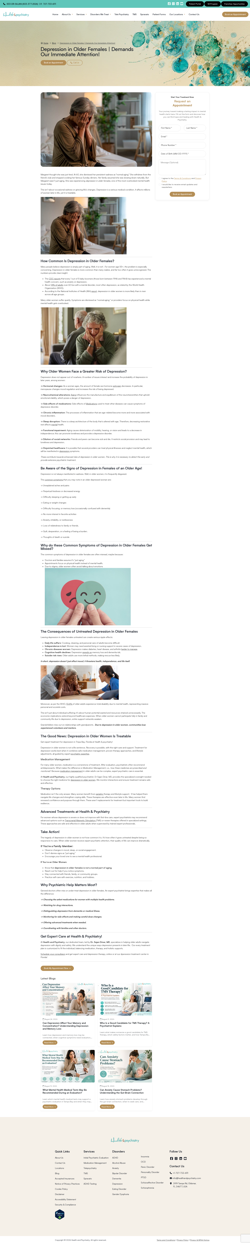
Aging (73, 395)
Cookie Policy (61, 1189)
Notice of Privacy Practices (67, 1183)
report (94, 291)
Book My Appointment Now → (57, 968)
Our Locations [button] (176, 14)
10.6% (69, 704)
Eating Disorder (119, 1189)
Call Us (76, 62)
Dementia (116, 1178)
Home (55, 14)
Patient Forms (159, 14)
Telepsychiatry (90, 1168)
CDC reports (55, 278)
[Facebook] (172, 1158)
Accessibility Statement (65, 1199)
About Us (59, 1157)
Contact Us (194, 14)
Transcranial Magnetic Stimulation (80, 820)
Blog (54, 43)
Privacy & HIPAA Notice (199, 1240)
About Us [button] (66, 14)
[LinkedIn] (181, 1158)
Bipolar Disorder (119, 1173)
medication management (71, 771)
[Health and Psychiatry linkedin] (177, 3)
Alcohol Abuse (119, 1163)
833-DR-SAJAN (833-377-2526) (22, 4)
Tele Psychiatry (121, 14)
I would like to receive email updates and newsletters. (179, 185)
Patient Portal (195, 4)
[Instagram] (176, 1158)
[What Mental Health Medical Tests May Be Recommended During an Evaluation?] (68, 1066)
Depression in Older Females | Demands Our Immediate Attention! (87, 43)
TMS (134, 14)
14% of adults (57, 285)
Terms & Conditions (182, 178)
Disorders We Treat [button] (99, 14)
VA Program (213, 4)
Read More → (50, 1042)
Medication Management (95, 1163)
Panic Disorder (147, 1167)
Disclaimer (59, 1194)
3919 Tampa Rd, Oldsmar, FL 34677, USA (184, 1185)
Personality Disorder (150, 1172)
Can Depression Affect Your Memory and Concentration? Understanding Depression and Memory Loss (65, 1026)
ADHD (115, 1157)
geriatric (100, 794)
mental (54, 424)
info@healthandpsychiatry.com (187, 1178)
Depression (117, 1183)
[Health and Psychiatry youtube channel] (182, 3)
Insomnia (145, 1156)
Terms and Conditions (166, 1240)
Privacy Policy (182, 1240)
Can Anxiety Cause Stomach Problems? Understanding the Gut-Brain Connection (122, 1091)
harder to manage (129, 649)
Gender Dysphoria (120, 1194)
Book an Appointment (235, 14)
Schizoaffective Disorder (152, 1182)
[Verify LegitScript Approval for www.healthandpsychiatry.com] (59, 1214)
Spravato (144, 14)
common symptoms (54, 479)
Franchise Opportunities (234, 4)
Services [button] (80, 14)
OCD (143, 1161)
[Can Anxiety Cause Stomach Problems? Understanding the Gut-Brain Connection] (125, 1066)
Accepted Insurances (64, 1178)
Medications (91, 403)
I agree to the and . (181, 179)
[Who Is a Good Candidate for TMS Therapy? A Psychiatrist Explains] (125, 999)
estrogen (117, 386)
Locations (59, 1168)
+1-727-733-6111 (180, 1173)
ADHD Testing (90, 1183)
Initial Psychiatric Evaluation (96, 1157)
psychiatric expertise (80, 754)
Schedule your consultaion (53, 954)
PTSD (143, 1177)
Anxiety (115, 1168)
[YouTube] (185, 1158)
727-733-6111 (49, 4)
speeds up (87, 652)
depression (64, 451)
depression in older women (83, 780)
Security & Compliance (65, 1204)
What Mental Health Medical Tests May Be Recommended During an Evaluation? (65, 1091)
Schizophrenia (147, 1188)
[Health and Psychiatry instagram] (173, 3)
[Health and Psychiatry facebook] (169, 3)
